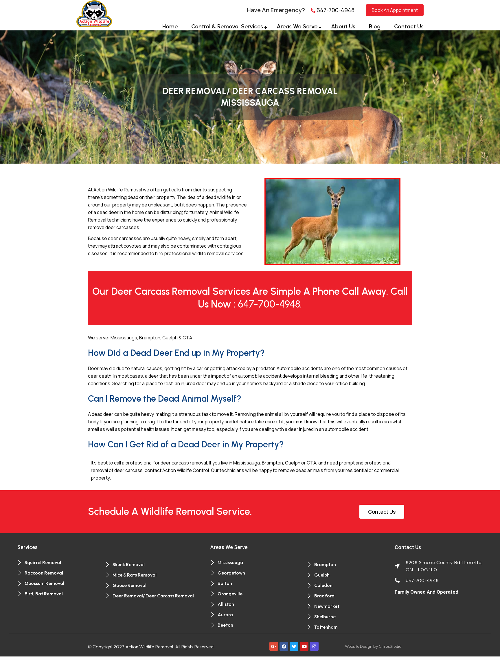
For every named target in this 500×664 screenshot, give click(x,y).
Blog (374, 26)
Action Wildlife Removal (149, 647)
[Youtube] (304, 646)
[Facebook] (284, 646)
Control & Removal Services (227, 26)
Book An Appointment (395, 10)
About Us (343, 26)
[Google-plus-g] (273, 646)
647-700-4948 (334, 10)
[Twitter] (294, 646)
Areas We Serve (297, 26)
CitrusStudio (390, 646)
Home (170, 26)
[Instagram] (314, 646)
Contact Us (409, 26)
